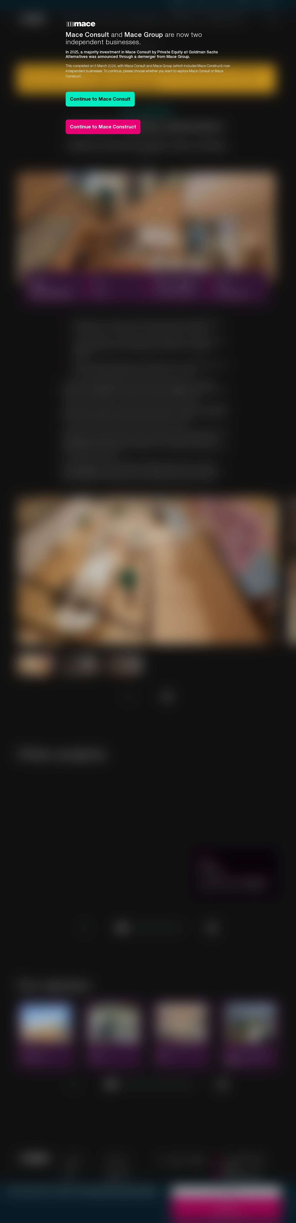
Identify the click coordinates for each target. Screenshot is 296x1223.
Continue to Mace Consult (100, 99)
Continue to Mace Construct (103, 127)
